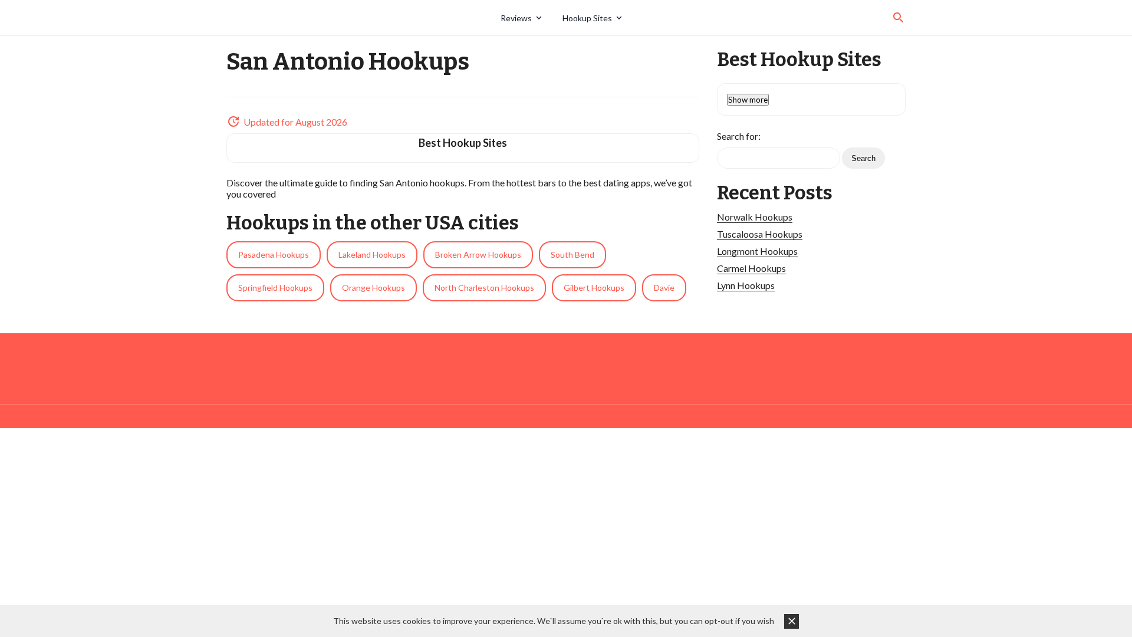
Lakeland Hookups (372, 254)
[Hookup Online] (359, 17)
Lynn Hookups (746, 285)
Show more (748, 99)
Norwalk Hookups (754, 216)
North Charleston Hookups (484, 288)
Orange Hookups (373, 288)
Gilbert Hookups (594, 288)
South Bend (572, 254)
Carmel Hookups (751, 268)
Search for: (739, 136)
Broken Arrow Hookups (478, 254)
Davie (664, 288)
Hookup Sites (587, 18)
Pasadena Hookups (273, 254)
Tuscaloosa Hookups (759, 233)
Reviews (516, 18)
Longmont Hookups (757, 251)
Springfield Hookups (275, 288)
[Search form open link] (898, 18)
